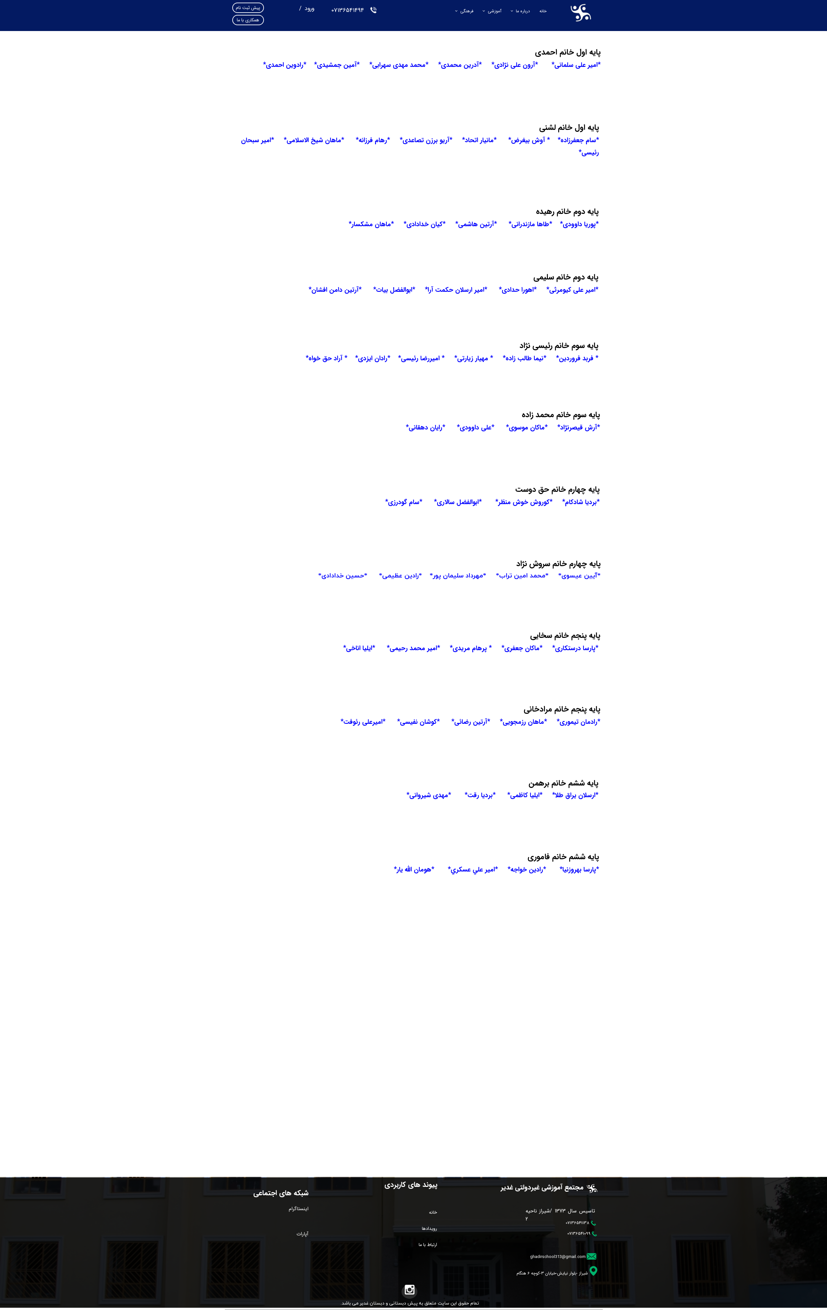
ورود (308, 8)
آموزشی (494, 11)
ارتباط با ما (428, 1244)
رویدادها (429, 1228)
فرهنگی (466, 11)
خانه (543, 11)
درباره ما (523, 11)
